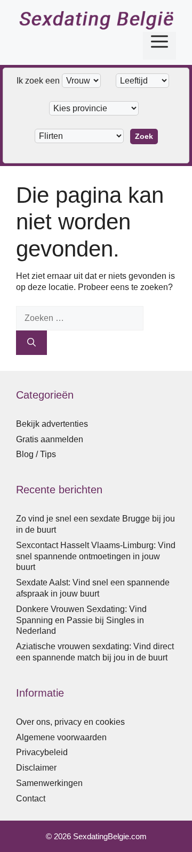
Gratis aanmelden (49, 439)
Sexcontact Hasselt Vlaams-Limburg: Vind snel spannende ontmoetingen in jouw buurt (95, 556)
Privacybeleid (42, 752)
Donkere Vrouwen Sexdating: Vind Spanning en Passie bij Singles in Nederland (81, 620)
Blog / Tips (36, 454)
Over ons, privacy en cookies (70, 721)
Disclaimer (36, 767)
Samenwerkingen (49, 783)
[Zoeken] (31, 342)
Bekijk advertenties (52, 423)
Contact (30, 798)
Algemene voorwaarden (61, 737)
